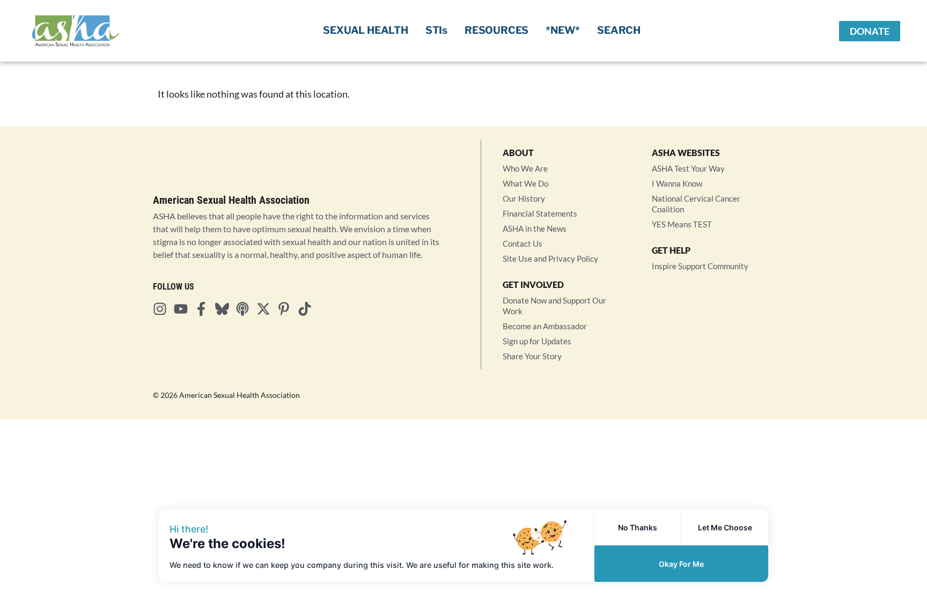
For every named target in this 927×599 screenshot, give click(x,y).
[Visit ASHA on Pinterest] (287, 309)
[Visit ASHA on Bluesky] (225, 309)
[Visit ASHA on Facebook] (204, 309)
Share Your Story (532, 356)
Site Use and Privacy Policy (550, 258)
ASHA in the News (534, 228)
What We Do (525, 183)
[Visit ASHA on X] (266, 309)
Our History (524, 198)
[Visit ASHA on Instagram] (163, 309)
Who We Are (525, 168)
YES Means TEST (682, 224)
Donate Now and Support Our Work (554, 305)
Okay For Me (681, 563)
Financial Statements (540, 213)
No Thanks (637, 527)
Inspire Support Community (700, 266)
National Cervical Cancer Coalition (696, 204)
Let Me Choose (725, 527)
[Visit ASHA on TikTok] (308, 309)
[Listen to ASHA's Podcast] (246, 309)
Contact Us (522, 243)
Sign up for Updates (537, 341)
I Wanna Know (677, 183)
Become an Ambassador (545, 326)
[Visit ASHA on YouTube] (184, 309)
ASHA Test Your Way (688, 168)
